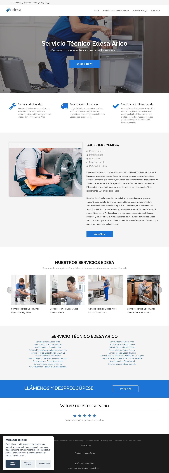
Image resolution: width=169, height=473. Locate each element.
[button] (10, 290)
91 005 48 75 (125, 389)
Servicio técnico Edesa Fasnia (122, 345)
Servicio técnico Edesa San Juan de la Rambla (47, 358)
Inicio (96, 11)
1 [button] (11, 145)
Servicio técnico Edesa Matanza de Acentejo (48, 350)
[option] (84, 54)
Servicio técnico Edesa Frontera (47, 347)
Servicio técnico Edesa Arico (122, 342)
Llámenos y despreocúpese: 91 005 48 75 (31, 3)
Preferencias (44, 464)
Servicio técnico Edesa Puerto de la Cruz (47, 353)
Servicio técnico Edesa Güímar (122, 347)
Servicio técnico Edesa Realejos (122, 353)
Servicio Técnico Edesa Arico (116, 11)
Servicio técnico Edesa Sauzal (122, 361)
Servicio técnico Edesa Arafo (48, 342)
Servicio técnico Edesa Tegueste (122, 364)
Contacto (155, 11)
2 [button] (15, 145)
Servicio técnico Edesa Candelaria (48, 345)
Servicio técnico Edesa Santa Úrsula (48, 361)
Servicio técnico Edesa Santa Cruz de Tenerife (122, 358)
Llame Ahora (99, 234)
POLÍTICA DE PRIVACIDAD (84, 463)
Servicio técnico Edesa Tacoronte (48, 364)
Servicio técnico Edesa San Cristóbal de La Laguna (122, 356)
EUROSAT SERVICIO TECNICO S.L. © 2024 (85, 468)
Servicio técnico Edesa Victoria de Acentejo (47, 367)
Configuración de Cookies (86, 453)
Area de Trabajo (140, 11)
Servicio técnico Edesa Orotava (122, 350)
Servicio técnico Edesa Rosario (48, 356)
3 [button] (19, 145)
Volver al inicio (86, 446)
